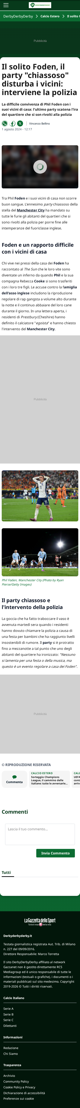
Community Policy (16, 1081)
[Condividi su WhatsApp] (5, 123)
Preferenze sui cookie (18, 1098)
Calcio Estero (50, 16)
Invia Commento (55, 853)
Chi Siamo (10, 1054)
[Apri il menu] (6, 5)
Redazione (10, 1048)
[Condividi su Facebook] (12, 123)
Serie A (8, 1009)
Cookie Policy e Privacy (19, 1087)
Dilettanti (10, 1026)
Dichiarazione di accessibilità (24, 1093)
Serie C (8, 1020)
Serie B (8, 1014)
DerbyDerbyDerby (18, 16)
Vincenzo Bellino (39, 123)
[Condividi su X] (20, 123)
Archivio (9, 1076)
